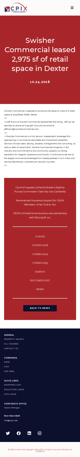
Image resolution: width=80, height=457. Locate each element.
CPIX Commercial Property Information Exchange (20, 8)
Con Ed (40, 236)
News (40, 289)
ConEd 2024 (40, 254)
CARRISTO (40, 451)
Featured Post (40, 280)
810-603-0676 (12, 416)
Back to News (40, 308)
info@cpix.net (10, 420)
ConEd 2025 (40, 262)
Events (40, 271)
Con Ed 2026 (40, 245)
